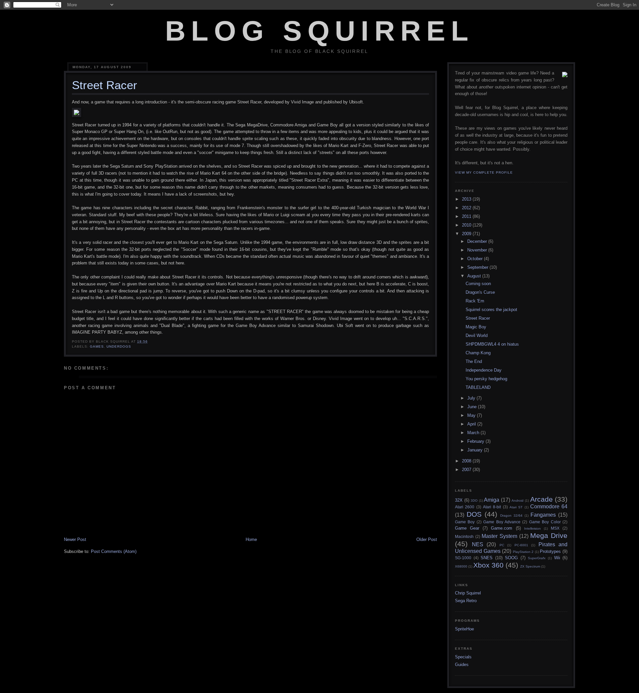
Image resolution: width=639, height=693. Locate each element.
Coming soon (478, 283)
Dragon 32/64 (511, 515)
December (477, 241)
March (474, 432)
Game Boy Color (545, 522)
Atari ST (516, 507)
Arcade (541, 499)
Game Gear (467, 528)
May (472, 415)
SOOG (511, 557)
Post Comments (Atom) (113, 551)
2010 (467, 225)
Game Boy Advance (502, 522)
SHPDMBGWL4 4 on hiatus (492, 344)
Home (251, 539)
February (476, 441)
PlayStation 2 (523, 552)
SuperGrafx (536, 558)
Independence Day (484, 370)
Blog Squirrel (319, 31)
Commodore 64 (548, 506)
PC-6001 (521, 545)
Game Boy (465, 522)
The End (474, 361)
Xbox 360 (488, 565)
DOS (474, 514)
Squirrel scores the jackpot (491, 309)
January (475, 449)
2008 (467, 460)
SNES (487, 557)
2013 (467, 199)
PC (502, 545)
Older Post (426, 539)
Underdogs (118, 346)
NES (477, 544)
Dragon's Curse (480, 292)
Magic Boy (476, 326)
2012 (467, 207)
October (475, 258)
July (472, 398)
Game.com (501, 528)
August (474, 275)
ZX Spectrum (530, 566)
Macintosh (464, 536)
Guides (462, 664)
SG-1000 (463, 558)
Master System (499, 536)
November (477, 250)
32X (459, 500)
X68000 (461, 566)
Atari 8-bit (492, 507)
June (472, 406)
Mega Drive (548, 535)
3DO (474, 500)
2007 (467, 469)
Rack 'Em (475, 300)
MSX (555, 528)
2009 (467, 233)
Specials (463, 656)
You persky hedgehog (486, 378)
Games (97, 346)
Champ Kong (478, 352)
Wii (557, 557)
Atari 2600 (464, 507)
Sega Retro (466, 600)
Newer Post (75, 539)
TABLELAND (478, 387)
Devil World (477, 335)
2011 (467, 216)
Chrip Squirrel (468, 593)
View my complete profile (484, 172)
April (472, 424)
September (478, 267)
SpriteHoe (464, 628)
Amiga (491, 500)
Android (518, 500)
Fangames (543, 515)
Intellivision (532, 528)
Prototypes (550, 551)
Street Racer (478, 318)
